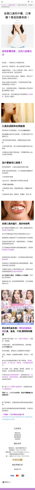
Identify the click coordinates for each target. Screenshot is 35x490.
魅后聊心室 (17, 469)
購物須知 (17, 433)
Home (4, 5)
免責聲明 (17, 439)
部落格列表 (11, 5)
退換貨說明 (17, 435)
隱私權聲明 (17, 437)
